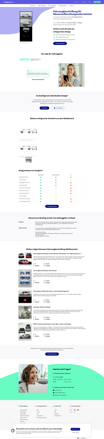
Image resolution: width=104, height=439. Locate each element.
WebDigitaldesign (52, 5)
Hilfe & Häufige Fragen (59, 392)
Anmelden (97, 2)
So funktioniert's (58, 108)
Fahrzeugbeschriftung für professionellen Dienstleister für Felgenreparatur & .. (57, 254)
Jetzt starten (44, 108)
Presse (38, 411)
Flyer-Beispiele (23, 413)
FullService (72, 5)
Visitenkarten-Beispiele (24, 415)
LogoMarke (32, 5)
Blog (38, 410)
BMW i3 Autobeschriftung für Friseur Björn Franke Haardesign (52, 324)
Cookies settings (75, 432)
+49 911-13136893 (59, 377)
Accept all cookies (75, 429)
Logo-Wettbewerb (23, 410)
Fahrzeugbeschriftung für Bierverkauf (44, 270)
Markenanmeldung (24, 419)
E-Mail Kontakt (57, 390)
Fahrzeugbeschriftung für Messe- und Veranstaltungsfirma (51, 291)
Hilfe (55, 411)
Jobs (38, 413)
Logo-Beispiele (23, 411)
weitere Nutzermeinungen (38, 79)
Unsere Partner (40, 415)
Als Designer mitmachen (42, 417)
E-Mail (55, 410)
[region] (52, 430)
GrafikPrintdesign (42, 5)
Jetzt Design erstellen (60, 43)
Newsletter (56, 413)
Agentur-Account (23, 417)
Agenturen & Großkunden (60, 395)
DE (79, 438)
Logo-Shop (22, 421)
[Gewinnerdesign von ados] (26, 41)
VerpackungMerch (63, 5)
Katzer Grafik (30, 140)
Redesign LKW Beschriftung (41, 307)
